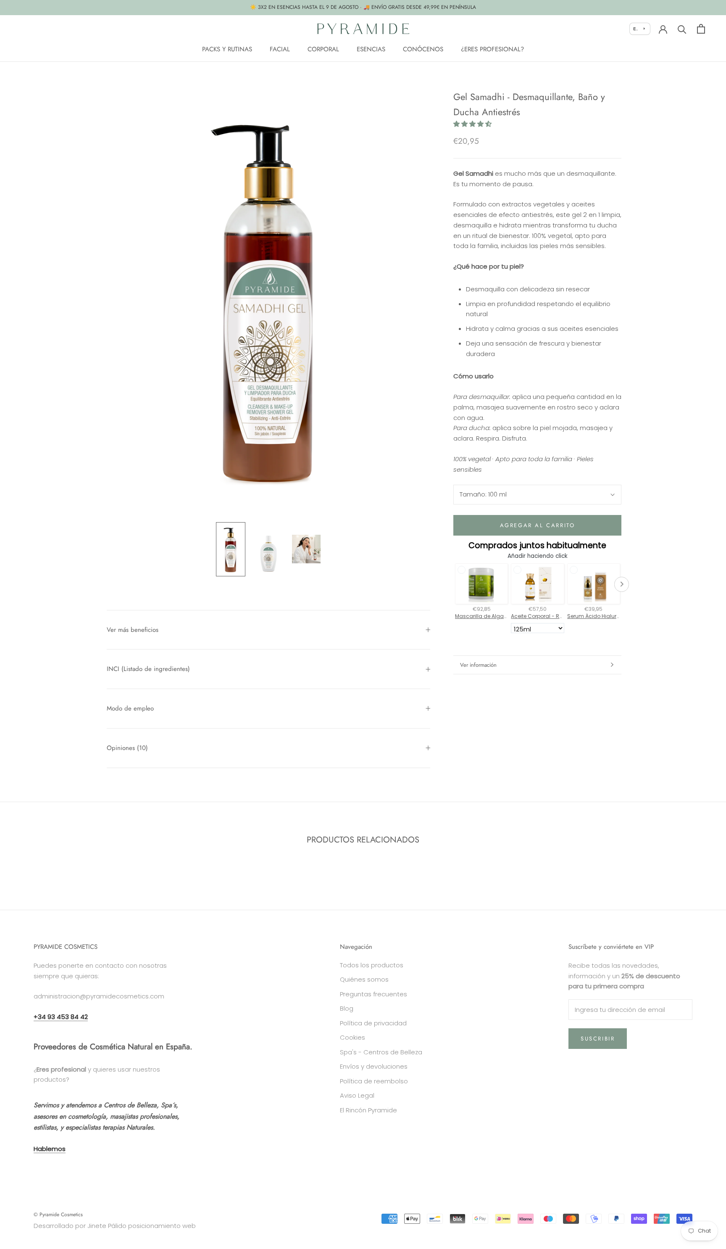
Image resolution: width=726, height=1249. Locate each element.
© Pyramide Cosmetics (58, 1214)
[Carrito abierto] (701, 29)
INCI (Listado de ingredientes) (148, 668)
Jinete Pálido (106, 1225)
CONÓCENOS (423, 48)
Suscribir (598, 1039)
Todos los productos (371, 965)
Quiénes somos (364, 979)
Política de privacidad (373, 1023)
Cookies (352, 1037)
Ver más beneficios (132, 629)
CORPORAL (323, 48)
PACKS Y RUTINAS (227, 48)
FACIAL (280, 48)
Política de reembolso (374, 1081)
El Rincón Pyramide (368, 1110)
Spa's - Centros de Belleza (381, 1052)
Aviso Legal (357, 1095)
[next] (699, 866)
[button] (472, 124)
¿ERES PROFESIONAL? (492, 48)
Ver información (478, 665)
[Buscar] (682, 28)
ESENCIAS (371, 48)
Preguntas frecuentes (373, 994)
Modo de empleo (130, 708)
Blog (346, 1008)
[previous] (26, 866)
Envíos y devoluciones (374, 1066)
